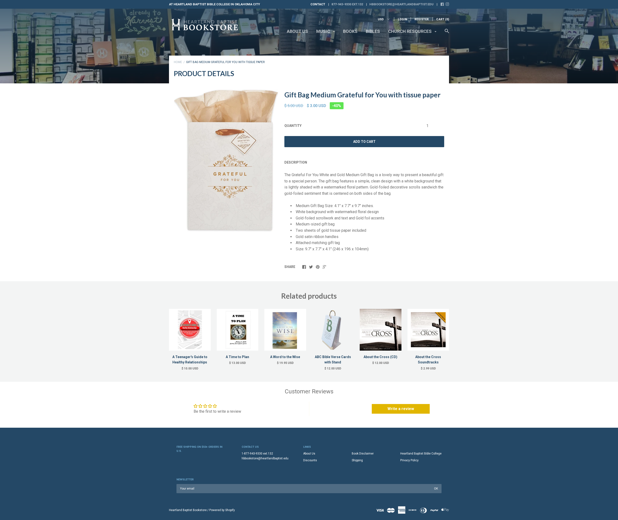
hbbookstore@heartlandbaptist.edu (401, 4)
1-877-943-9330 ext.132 (257, 453)
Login (402, 19)
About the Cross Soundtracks (428, 359)
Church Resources (410, 31)
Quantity (293, 126)
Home (178, 62)
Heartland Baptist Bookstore (188, 510)
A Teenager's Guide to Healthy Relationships (189, 359)
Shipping (357, 460)
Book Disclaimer (363, 453)
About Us (297, 31)
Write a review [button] (400, 408)
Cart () (442, 19)
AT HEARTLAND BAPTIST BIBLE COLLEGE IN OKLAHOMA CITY (214, 4)
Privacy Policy (409, 460)
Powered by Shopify (222, 510)
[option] (226, 160)
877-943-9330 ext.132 (347, 4)
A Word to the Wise (285, 357)
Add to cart (364, 142)
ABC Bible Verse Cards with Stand (333, 359)
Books (350, 31)
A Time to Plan (237, 357)
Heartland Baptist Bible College (421, 453)
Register (421, 19)
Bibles (373, 31)
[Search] (447, 33)
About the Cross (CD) (380, 357)
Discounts (310, 460)
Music (323, 31)
